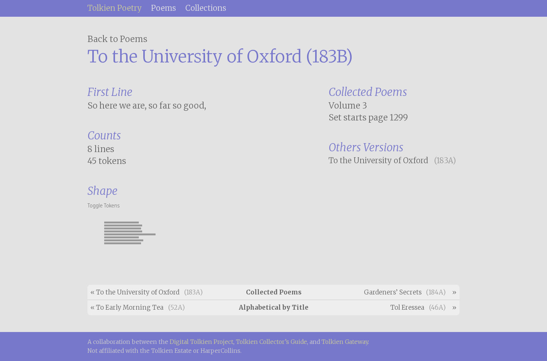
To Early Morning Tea (129, 307)
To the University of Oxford (378, 160)
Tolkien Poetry (114, 8)
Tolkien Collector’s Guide (271, 341)
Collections (205, 8)
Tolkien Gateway (345, 341)
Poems (163, 8)
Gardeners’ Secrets (393, 292)
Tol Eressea (407, 307)
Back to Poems (117, 39)
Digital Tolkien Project (201, 341)
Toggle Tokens (103, 205)
